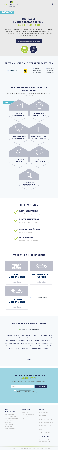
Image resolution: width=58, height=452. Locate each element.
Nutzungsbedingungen (28, 414)
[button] (28, 359)
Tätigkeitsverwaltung (10, 428)
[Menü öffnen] (52, 4)
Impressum (25, 412)
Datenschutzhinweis (25, 390)
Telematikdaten (9, 424)
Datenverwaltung (9, 414)
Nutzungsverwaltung (10, 416)
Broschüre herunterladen (29, 41)
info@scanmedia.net (45, 431)
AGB (23, 418)
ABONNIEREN (41, 386)
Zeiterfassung (8, 426)
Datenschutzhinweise (27, 416)
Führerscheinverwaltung (11, 418)
